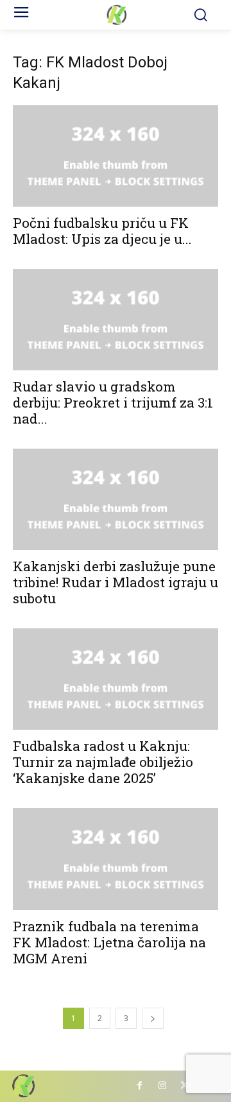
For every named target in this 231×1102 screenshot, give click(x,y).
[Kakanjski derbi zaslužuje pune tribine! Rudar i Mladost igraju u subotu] (115, 499)
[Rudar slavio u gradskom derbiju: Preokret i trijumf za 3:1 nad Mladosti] (115, 319)
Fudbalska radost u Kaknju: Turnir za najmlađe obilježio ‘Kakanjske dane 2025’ (103, 762)
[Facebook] (139, 1086)
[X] (184, 1086)
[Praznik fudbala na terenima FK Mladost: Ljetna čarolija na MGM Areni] (115, 858)
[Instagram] (162, 1086)
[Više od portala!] (115, 14)
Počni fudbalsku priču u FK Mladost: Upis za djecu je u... (102, 231)
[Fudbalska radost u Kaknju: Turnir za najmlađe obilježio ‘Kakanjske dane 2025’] (115, 679)
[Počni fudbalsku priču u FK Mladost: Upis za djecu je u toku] (115, 156)
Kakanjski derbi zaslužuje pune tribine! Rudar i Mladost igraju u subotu (115, 582)
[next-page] (153, 1018)
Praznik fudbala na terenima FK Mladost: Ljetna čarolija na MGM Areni (109, 942)
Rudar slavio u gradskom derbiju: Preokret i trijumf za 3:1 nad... (113, 402)
